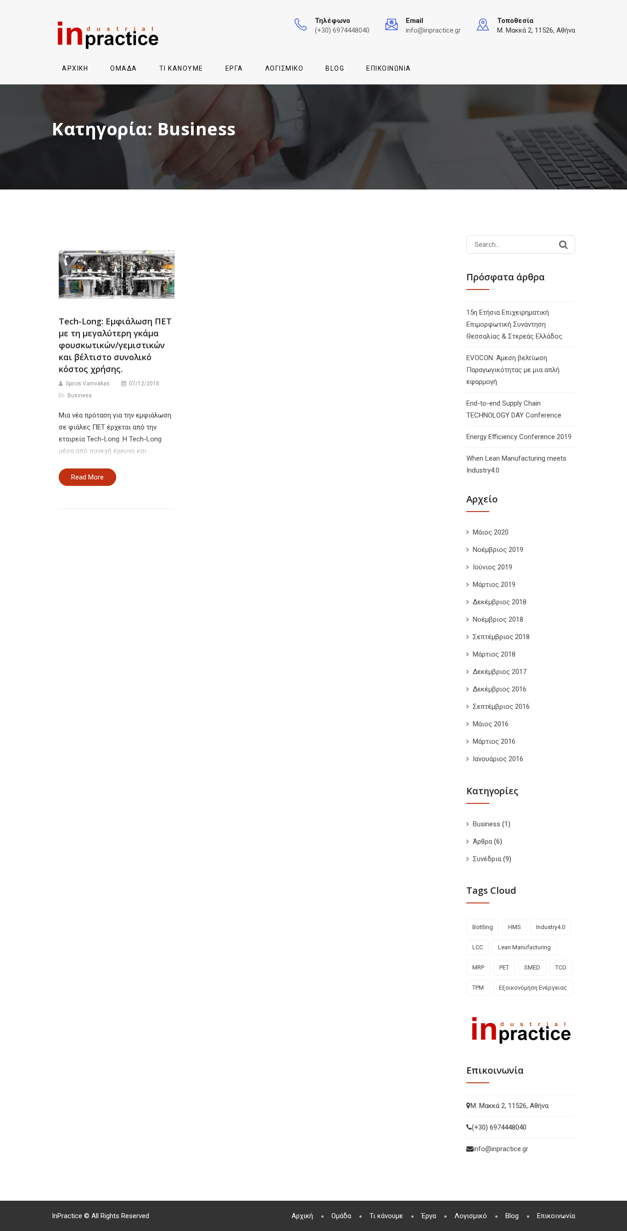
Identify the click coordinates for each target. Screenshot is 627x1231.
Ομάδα (123, 68)
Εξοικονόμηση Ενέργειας (533, 987)
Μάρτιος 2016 (494, 741)
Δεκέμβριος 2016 (499, 689)
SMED (532, 967)
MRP (478, 967)
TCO (560, 967)
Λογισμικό (284, 68)
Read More (87, 477)
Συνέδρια (487, 859)
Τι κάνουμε (181, 68)
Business (79, 395)
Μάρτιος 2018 (494, 654)
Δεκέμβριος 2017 (499, 672)
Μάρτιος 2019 (494, 584)
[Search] (563, 244)
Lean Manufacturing (524, 947)
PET (504, 967)
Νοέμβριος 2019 (498, 550)
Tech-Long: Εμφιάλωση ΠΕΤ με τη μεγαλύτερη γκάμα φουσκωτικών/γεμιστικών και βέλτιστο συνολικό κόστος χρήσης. (115, 345)
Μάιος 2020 (491, 532)
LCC (477, 947)
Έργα (234, 68)
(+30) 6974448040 (342, 30)
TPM (478, 987)
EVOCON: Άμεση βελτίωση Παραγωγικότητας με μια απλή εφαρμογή (513, 370)
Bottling (482, 927)
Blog (334, 68)
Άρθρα (482, 841)
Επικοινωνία (388, 68)
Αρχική (75, 68)
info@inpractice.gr (433, 30)
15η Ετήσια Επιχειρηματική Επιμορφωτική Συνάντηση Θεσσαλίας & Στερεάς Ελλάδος (514, 324)
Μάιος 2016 (491, 724)
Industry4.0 (550, 927)
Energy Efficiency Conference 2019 (518, 437)
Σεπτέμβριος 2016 (501, 706)
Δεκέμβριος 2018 (499, 602)
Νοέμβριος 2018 (498, 619)
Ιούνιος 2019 (492, 567)
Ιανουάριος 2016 (498, 759)
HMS (514, 927)
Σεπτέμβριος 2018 (501, 637)
